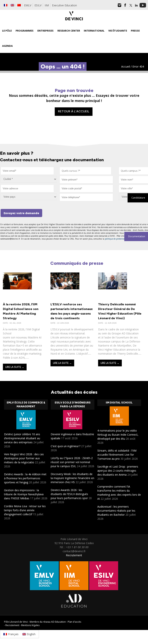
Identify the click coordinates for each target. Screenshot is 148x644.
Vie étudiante (117, 30)
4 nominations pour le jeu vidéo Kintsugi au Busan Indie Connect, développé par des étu (117, 434)
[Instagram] (119, 6)
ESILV (37, 5)
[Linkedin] (136, 6)
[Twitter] (130, 6)
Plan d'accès (74, 621)
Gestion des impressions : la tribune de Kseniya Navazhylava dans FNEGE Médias (24, 494)
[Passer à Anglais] (12, 5)
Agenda (7, 46)
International (94, 30)
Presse (135, 30)
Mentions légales (30, 625)
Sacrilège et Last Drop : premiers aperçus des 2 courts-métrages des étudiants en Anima (117, 470)
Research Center (68, 30)
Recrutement (74, 555)
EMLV (27, 5)
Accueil (125, 66)
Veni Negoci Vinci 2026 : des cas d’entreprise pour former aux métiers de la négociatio (24, 458)
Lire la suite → (14, 367)
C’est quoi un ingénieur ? (65, 446)
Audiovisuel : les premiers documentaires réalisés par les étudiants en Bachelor (116, 510)
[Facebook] (125, 6)
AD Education (58, 621)
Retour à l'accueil (73, 111)
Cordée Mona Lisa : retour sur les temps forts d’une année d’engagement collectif (25, 510)
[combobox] (85, 171)
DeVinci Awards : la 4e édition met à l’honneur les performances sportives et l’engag (25, 478)
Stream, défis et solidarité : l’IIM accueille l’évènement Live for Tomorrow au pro (116, 454)
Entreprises (45, 30)
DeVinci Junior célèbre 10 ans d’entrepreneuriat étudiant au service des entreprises (22, 438)
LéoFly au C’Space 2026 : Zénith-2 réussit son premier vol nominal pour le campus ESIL (72, 462)
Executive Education (64, 5)
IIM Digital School (119, 402)
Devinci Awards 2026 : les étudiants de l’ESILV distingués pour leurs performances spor (69, 494)
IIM (47, 5)
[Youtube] (143, 6)
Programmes (25, 30)
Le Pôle (7, 30)
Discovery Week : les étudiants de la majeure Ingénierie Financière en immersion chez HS (72, 478)
